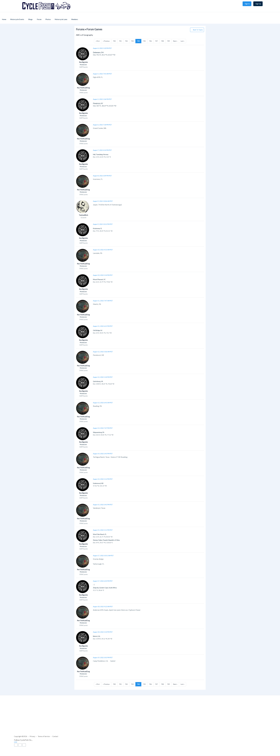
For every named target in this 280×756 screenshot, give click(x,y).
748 (162, 41)
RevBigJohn (83, 62)
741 (120, 41)
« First (98, 41)
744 (138, 41)
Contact (55, 736)
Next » (175, 41)
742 (126, 41)
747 (156, 41)
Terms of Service (44, 736)
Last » (182, 41)
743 (132, 41)
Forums (80, 29)
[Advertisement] (140, 717)
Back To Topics (198, 30)
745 (144, 41)
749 (168, 41)
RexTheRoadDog (83, 88)
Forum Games (94, 29)
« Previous (106, 41)
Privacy (32, 736)
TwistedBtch (83, 215)
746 (150, 41)
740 (114, 41)
